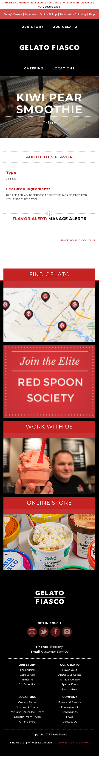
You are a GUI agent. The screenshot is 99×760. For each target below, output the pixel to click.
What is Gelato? (69, 679)
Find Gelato (17, 742)
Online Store (27, 721)
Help (92, 14)
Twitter (43, 632)
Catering (33, 68)
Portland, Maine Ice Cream (27, 712)
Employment (69, 707)
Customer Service (54, 651)
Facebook (55, 632)
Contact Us (69, 721)
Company (69, 697)
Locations (63, 68)
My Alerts (30, 14)
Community (70, 712)
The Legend (27, 669)
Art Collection (27, 684)
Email (32, 632)
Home (49, 47)
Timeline (27, 679)
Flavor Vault (69, 669)
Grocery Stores (27, 702)
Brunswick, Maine (27, 707)
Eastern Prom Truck (27, 716)
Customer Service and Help (73, 742)
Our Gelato (64, 27)
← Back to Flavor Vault (76, 240)
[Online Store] (49, 542)
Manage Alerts (67, 218)
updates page (51, 6)
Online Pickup (48, 14)
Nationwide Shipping (73, 14)
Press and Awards (69, 702)
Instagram (67, 632)
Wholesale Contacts (40, 742)
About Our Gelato (69, 674)
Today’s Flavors (13, 14)
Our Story (32, 27)
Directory (55, 647)
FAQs (69, 716)
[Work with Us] (49, 466)
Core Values (27, 674)
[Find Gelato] (49, 315)
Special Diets (70, 684)
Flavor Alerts (70, 689)
